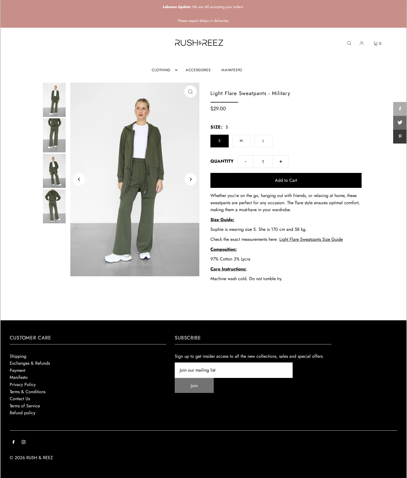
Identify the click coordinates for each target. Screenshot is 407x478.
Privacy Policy (23, 384)
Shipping (18, 356)
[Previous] (79, 179)
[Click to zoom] (190, 91)
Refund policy (22, 413)
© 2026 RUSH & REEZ (31, 457)
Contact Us (20, 398)
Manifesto (19, 377)
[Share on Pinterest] (400, 137)
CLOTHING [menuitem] (161, 70)
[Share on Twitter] (400, 123)
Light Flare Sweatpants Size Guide (311, 239)
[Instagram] (23, 442)
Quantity (222, 161)
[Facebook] (13, 442)
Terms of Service (25, 406)
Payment (17, 370)
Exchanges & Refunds (30, 363)
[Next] (190, 179)
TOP (397, 470)
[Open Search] (349, 43)
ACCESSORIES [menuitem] (198, 70)
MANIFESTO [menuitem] (231, 70)
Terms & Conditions (27, 391)
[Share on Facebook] (400, 109)
